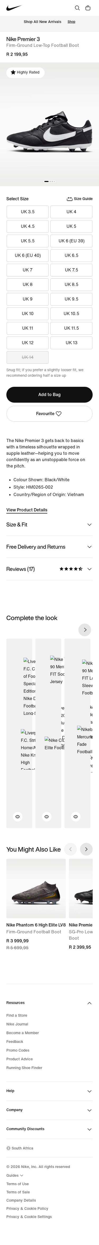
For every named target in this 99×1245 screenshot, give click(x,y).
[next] (84, 630)
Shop (71, 22)
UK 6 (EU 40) (28, 255)
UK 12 (28, 342)
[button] (14, 820)
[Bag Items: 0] (88, 8)
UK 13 (71, 342)
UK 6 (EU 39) (71, 241)
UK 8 (27, 284)
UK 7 (27, 270)
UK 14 (28, 357)
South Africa (22, 1148)
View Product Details (26, 510)
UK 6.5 (71, 255)
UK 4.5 (28, 226)
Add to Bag (49, 394)
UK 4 (71, 212)
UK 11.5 (71, 328)
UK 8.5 (71, 284)
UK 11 (27, 328)
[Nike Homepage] (14, 8)
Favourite (45, 413)
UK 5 (71, 226)
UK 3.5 (28, 212)
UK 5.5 (28, 241)
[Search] (77, 8)
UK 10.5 (71, 313)
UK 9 (27, 299)
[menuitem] (15, 1175)
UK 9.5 (71, 299)
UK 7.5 (71, 270)
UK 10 (28, 313)
